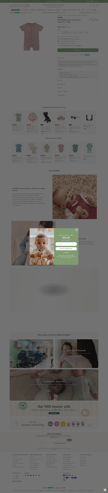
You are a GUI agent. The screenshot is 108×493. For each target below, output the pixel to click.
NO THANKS (66, 252)
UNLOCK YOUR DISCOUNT (66, 248)
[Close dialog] (77, 230)
